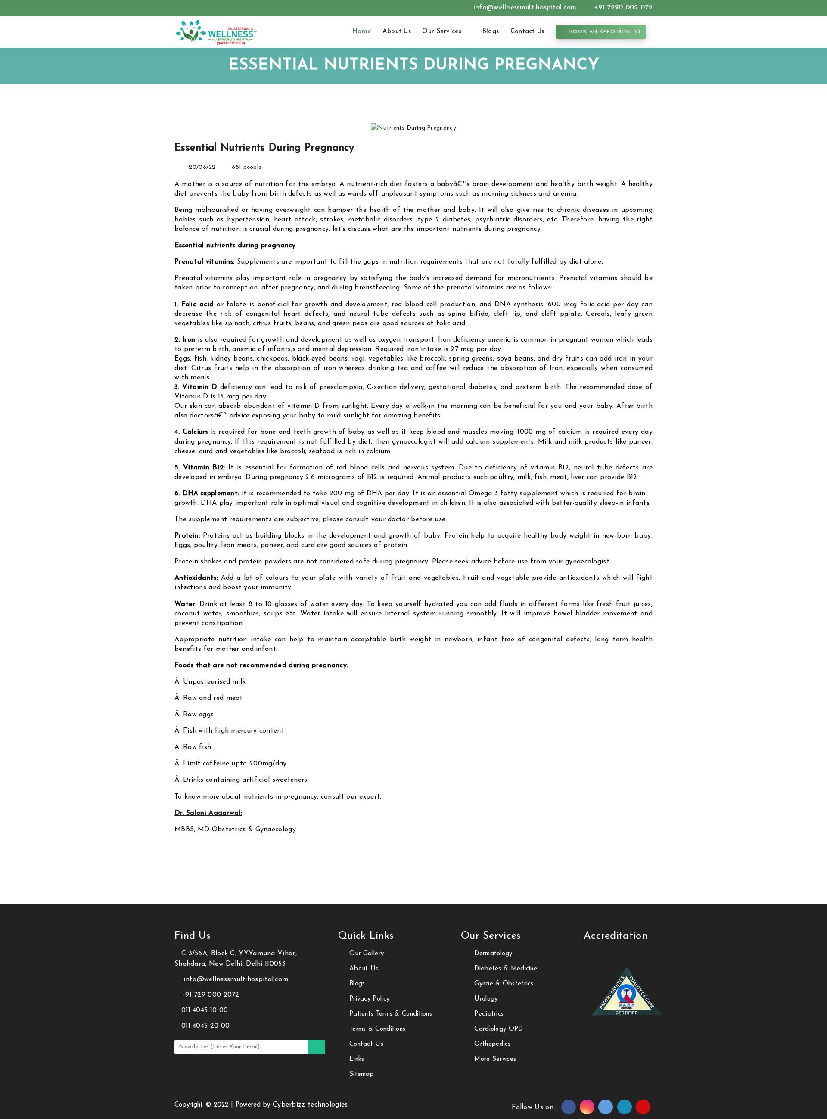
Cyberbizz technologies (310, 1104)
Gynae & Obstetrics (503, 984)
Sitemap (361, 1074)
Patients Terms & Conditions (390, 1014)
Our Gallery (366, 954)
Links (356, 1059)
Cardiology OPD (498, 1029)
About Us (396, 31)
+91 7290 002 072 (622, 7)
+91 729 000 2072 (210, 995)
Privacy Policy (369, 999)
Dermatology (493, 954)
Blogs (490, 31)
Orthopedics (492, 1044)
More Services (495, 1059)
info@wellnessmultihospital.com (525, 7)
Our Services (442, 31)
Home (361, 31)
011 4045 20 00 (205, 1026)
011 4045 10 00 (204, 1010)
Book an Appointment (604, 31)
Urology (485, 999)
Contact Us (527, 31)
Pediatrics (489, 1014)
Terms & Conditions (377, 1029)
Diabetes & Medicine (505, 969)
